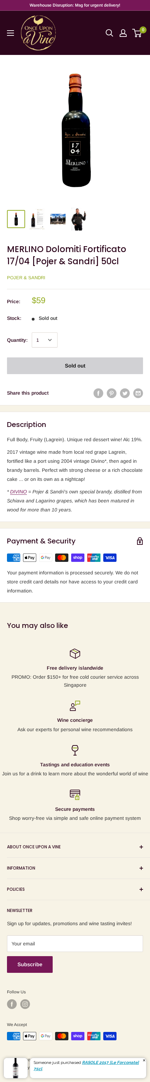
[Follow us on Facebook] (12, 1004)
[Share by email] (138, 393)
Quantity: (17, 340)
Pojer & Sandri (26, 277)
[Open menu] (10, 33)
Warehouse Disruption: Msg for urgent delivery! (75, 5)
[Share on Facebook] (98, 393)
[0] (137, 33)
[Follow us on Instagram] (25, 1004)
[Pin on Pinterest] (112, 393)
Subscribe (29, 964)
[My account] (123, 33)
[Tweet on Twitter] (125, 393)
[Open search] (109, 33)
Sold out (75, 366)
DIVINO (18, 491)
